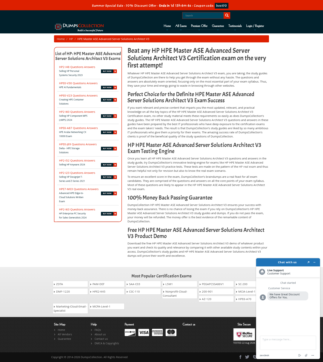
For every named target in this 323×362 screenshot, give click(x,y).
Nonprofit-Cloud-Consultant (175, 293)
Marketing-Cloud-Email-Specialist (70, 308)
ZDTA (59, 284)
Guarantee (218, 26)
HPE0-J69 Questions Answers (78, 144)
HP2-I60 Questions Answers (77, 112)
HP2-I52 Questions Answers (77, 160)
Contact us (101, 338)
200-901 (207, 291)
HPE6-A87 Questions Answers (78, 128)
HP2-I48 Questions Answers (77, 67)
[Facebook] (240, 357)
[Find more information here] (288, 308)
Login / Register (255, 26)
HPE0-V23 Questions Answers (78, 95)
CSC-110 (134, 291)
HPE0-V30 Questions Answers (78, 83)
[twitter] (247, 357)
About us (100, 334)
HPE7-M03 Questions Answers (79, 189)
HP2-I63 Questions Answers (77, 209)
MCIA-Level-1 (247, 291)
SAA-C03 (134, 284)
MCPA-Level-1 (101, 306)
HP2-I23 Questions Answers (77, 173)
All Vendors (65, 334)
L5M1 (169, 284)
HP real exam (247, 166)
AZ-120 (206, 299)
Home (167, 26)
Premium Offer (199, 26)
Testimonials (235, 26)
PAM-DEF (98, 284)
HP (71, 39)
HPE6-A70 (244, 299)
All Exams (181, 26)
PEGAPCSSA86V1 (212, 284)
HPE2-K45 (98, 291)
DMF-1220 (62, 291)
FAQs (98, 329)
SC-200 (242, 284)
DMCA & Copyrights (107, 343)
